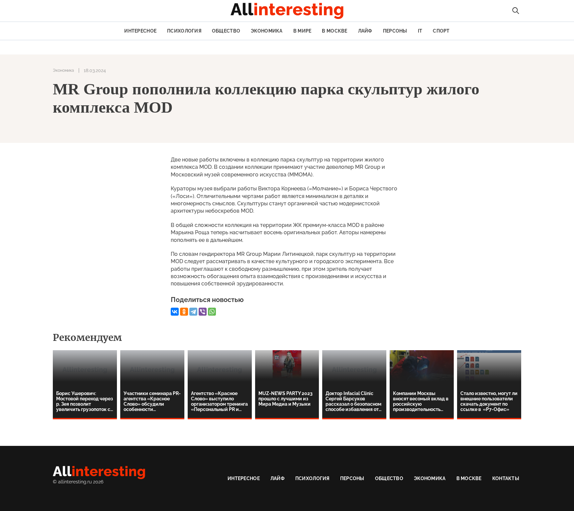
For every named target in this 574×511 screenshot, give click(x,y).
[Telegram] (193, 312)
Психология (184, 31)
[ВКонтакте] (175, 312)
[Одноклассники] (184, 312)
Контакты (505, 478)
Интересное (140, 31)
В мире (302, 31)
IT (420, 31)
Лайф (365, 31)
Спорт (441, 31)
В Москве (334, 31)
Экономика (267, 31)
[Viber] (203, 312)
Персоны (395, 31)
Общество (226, 31)
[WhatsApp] (212, 312)
